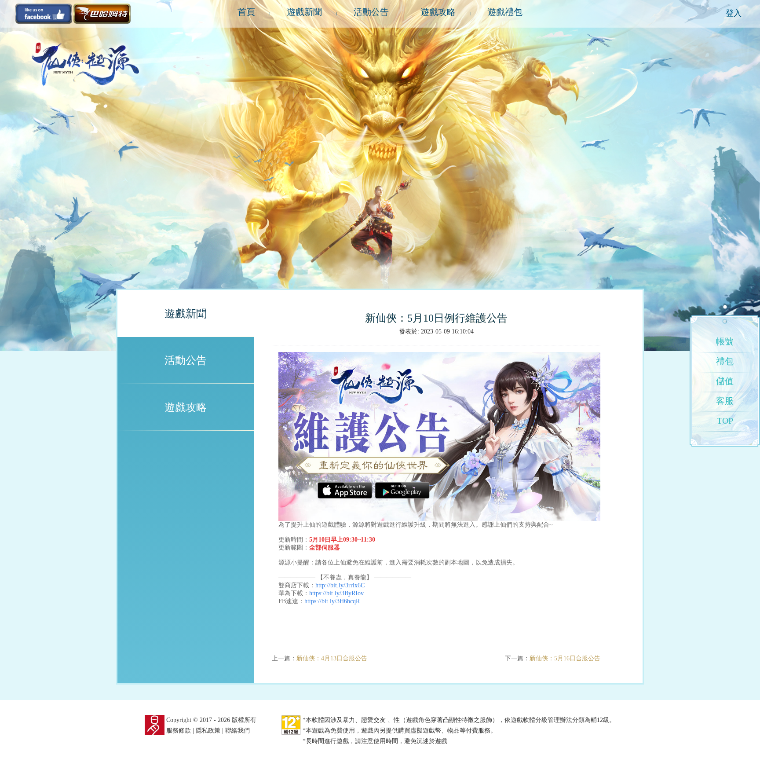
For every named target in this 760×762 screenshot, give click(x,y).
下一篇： (552, 658)
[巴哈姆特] (102, 13)
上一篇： (319, 658)
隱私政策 (208, 730)
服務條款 (178, 730)
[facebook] (44, 13)
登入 (734, 13)
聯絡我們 (237, 730)
